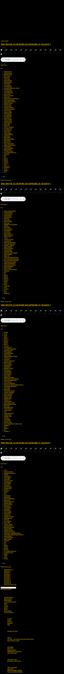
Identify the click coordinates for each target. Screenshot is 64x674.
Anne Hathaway (8, 408)
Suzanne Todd (8, 416)
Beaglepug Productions (10, 262)
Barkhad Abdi (7, 488)
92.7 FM (6, 345)
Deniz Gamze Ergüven (10, 211)
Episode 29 (7, 293)
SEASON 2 (7, 572)
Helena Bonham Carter (10, 404)
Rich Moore (7, 506)
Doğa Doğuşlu (8, 217)
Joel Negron (7, 357)
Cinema (6, 332)
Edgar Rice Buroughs (9, 242)
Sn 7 (5, 172)
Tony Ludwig (7, 233)
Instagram (9, 623)
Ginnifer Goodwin (9, 516)
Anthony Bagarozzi (9, 360)
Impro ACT (10, 648)
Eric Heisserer (7, 130)
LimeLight (7, 286)
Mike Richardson (8, 235)
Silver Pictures (8, 381)
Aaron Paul (7, 485)
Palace (5, 283)
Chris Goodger (8, 119)
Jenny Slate (7, 522)
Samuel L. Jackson (9, 245)
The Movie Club (31, 17)
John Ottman (7, 374)
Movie (5, 158)
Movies (6, 160)
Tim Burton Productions (10, 386)
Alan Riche (7, 232)
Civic (5, 557)
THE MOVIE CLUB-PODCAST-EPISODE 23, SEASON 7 (26, 305)
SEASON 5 (7, 577)
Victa (5, 287)
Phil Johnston (7, 510)
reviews (6, 606)
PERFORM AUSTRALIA (14, 651)
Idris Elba (6, 519)
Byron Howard (8, 504)
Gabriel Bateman (8, 134)
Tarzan (6, 238)
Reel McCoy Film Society (14, 661)
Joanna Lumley (8, 112)
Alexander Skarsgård (9, 244)
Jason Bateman (8, 518)
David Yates (7, 227)
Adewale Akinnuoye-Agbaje (11, 88)
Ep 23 (5, 426)
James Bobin (7, 420)
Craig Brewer (7, 241)
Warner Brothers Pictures (10, 356)
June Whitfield (8, 115)
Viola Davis (7, 83)
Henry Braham (8, 254)
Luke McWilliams (8, 148)
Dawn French (7, 110)
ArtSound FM (7, 347)
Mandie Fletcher (8, 103)
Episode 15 (7, 489)
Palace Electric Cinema (13, 640)
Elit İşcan (6, 218)
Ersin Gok (6, 223)
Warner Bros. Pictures (10, 101)
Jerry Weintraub (8, 229)
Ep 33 (5, 169)
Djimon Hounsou (8, 248)
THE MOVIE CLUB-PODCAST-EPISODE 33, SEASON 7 (26, 44)
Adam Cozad (7, 236)
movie (5, 603)
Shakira (6, 474)
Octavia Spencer (8, 525)
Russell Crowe (8, 362)
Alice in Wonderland (9, 383)
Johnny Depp (7, 410)
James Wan (7, 131)
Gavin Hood (7, 476)
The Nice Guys (8, 422)
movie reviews (8, 610)
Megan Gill (7, 500)
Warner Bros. (7, 146)
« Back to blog (4, 41)
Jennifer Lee (7, 515)
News (5, 164)
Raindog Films (8, 503)
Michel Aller (7, 142)
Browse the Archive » (6, 589)
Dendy (6, 281)
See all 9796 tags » (9, 612)
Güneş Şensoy (8, 215)
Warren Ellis (7, 220)
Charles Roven (8, 73)
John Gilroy (7, 97)
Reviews (6, 163)
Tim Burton (7, 419)
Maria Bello (7, 137)
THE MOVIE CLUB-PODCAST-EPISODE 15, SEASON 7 (26, 443)
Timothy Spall (7, 396)
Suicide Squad (8, 71)
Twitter (9, 620)
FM (5, 155)
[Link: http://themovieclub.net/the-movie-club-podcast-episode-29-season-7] (13, 200)
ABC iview (10, 669)
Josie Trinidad (7, 512)
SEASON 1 (7, 571)
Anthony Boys (8, 121)
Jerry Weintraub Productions (11, 259)
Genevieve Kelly (8, 471)
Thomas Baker (8, 528)
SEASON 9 (7, 580)
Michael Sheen (8, 398)
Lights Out (7, 125)
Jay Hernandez (8, 86)
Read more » (4, 65)
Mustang (6, 226)
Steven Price (7, 94)
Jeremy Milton (8, 536)
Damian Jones (7, 104)
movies (6, 607)
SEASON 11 (7, 583)
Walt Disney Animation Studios (12, 533)
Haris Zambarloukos (9, 498)
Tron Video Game (12, 653)
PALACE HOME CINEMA (15, 672)
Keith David (7, 369)
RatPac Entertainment (9, 145)
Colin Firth (7, 479)
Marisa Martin (7, 149)
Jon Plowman (7, 106)
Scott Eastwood (8, 91)
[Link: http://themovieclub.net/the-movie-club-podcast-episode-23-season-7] (13, 322)
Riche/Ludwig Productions (11, 260)
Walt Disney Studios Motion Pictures (13, 384)
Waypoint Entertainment (10, 380)
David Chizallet (8, 221)
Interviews (7, 166)
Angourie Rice (8, 365)
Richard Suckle (8, 74)
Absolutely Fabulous (9, 109)
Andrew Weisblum (9, 392)
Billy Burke (7, 136)
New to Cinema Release (10, 269)
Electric (6, 558)
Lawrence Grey (8, 128)
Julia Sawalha (7, 113)
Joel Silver (7, 359)
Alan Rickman (8, 401)
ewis (5, 411)
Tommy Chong (8, 524)
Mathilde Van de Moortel (10, 224)
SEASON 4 (7, 575)
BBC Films (7, 124)
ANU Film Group (12, 659)
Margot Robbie (8, 80)
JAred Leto (7, 79)
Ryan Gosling (7, 363)
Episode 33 (7, 167)
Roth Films (7, 389)
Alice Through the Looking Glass (13, 423)
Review (6, 161)
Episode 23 (7, 431)
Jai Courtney (7, 85)
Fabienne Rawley (8, 530)
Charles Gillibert (8, 212)
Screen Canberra (11, 650)
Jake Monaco (7, 118)
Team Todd (7, 387)
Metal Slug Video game (10, 584)
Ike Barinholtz (8, 89)
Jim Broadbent (8, 250)
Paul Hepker (7, 495)
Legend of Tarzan (8, 239)
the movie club (8, 598)
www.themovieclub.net (10, 152)
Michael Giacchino (9, 527)
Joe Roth (6, 417)
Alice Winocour (8, 214)
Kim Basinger (7, 371)
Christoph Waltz (8, 251)
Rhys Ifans (7, 405)
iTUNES (9, 618)
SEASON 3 (7, 574)
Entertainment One (9, 501)
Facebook (9, 621)
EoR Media (10, 647)
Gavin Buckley (8, 122)
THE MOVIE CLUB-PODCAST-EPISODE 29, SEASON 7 (26, 184)
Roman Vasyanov (8, 95)
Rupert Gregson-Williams (10, 253)
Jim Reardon (7, 513)
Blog (8, 624)
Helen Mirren (7, 483)
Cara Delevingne (8, 92)
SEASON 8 (7, 578)
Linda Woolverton (9, 413)
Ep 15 (5, 492)
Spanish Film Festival (9, 473)
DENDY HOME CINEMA (14, 670)
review (6, 604)
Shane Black (7, 375)
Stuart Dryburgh (8, 393)
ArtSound (6, 154)
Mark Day (6, 256)
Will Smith (7, 77)
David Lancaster (8, 480)
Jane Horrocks (8, 116)
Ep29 (5, 292)
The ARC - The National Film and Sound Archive (20, 639)
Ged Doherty (7, 477)
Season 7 (6, 170)
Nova (5, 470)
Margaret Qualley (8, 368)
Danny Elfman (8, 395)
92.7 (5, 157)
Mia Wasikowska (8, 407)
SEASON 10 (7, 581)
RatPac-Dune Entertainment (11, 98)
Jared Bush (7, 509)
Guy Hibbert (7, 482)
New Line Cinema (9, 143)
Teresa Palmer (7, 133)
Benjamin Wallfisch (9, 139)
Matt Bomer (7, 366)
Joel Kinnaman (8, 82)
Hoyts (5, 284)
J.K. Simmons (7, 521)
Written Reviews (8, 569)
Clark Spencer (8, 507)
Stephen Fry (7, 399)
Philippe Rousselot (9, 377)
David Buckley (8, 372)
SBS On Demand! (12, 667)
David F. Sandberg (9, 127)
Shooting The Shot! (12, 631)
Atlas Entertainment (9, 100)
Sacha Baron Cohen (9, 402)
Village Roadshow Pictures (11, 257)
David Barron (7, 230)
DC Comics (7, 76)
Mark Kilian (7, 497)
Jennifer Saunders (8, 107)
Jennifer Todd (7, 414)
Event (5, 334)
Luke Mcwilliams (8, 597)
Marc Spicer (7, 140)
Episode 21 (7, 425)
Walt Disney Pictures (9, 390)
